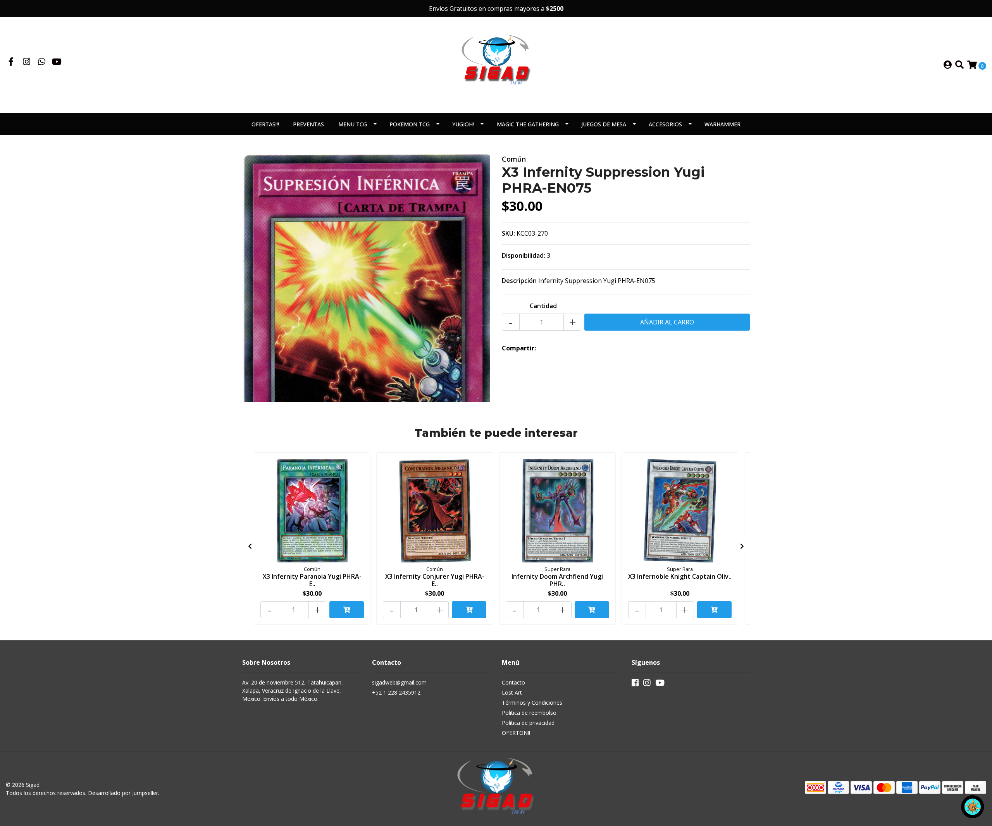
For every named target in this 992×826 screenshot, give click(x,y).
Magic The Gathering (528, 124)
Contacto (513, 682)
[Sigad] (496, 64)
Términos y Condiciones (532, 702)
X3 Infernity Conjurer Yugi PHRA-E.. (434, 580)
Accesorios (665, 124)
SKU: (508, 233)
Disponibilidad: (523, 255)
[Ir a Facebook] (11, 62)
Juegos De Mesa (603, 124)
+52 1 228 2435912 (396, 692)
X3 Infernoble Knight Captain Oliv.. (680, 576)
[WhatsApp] (41, 62)
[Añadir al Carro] (346, 609)
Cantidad (543, 306)
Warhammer (722, 124)
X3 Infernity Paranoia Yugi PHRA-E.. (312, 580)
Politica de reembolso (529, 712)
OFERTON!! (516, 732)
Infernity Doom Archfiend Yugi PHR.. (557, 580)
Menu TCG (352, 124)
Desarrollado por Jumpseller (123, 793)
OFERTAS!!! (265, 124)
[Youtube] (57, 62)
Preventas (308, 124)
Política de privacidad (528, 722)
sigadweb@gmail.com (399, 682)
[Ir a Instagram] (26, 62)
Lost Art (512, 692)
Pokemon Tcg (409, 124)
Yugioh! (463, 124)
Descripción (519, 280)
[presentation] (250, 546)
